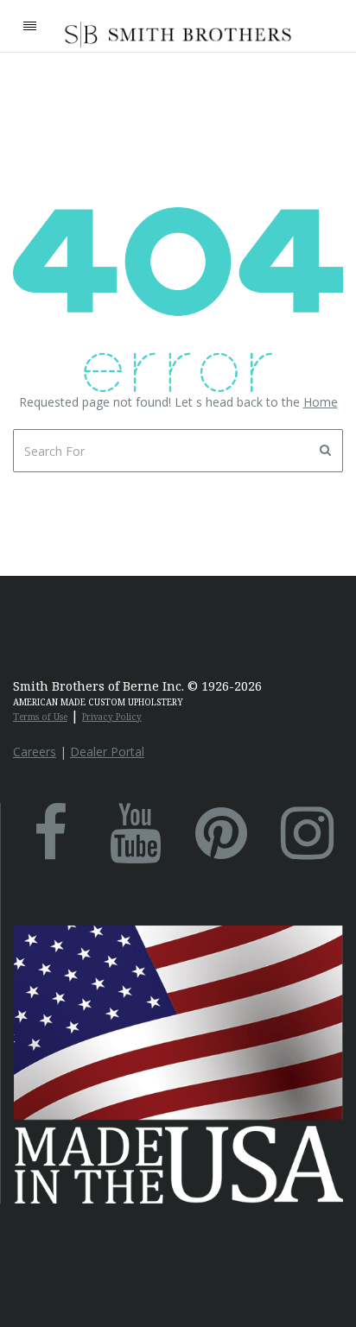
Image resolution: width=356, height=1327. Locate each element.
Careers (34, 751)
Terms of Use (40, 717)
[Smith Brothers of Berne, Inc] (178, 34)
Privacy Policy (112, 717)
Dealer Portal (107, 751)
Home (320, 402)
